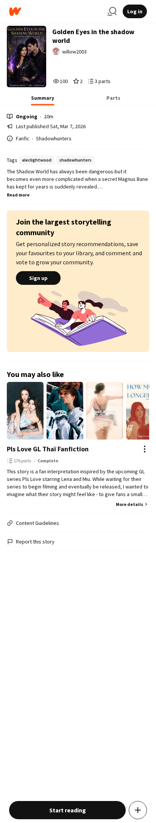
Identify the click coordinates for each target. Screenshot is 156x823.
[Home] (55, 11)
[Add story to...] (138, 810)
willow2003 (74, 51)
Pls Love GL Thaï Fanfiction (48, 448)
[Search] (112, 11)
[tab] (42, 100)
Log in (134, 11)
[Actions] (144, 449)
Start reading (67, 810)
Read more (18, 195)
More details (129, 504)
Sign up (38, 278)
